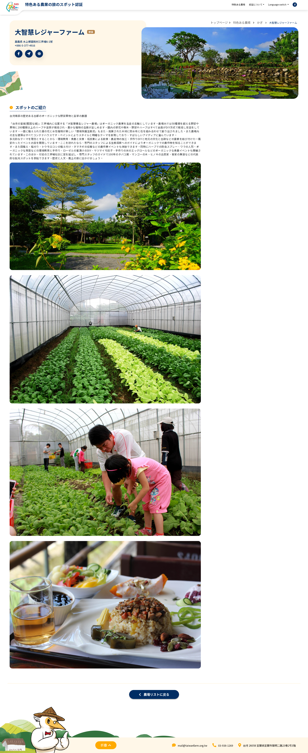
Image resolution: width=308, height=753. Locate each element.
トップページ (219, 22)
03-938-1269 (225, 745)
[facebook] (295, 4)
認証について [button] (255, 4)
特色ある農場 (238, 4)
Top (299, 736)
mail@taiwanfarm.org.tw (192, 745)
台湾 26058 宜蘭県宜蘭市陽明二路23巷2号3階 (269, 745)
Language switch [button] (277, 4)
